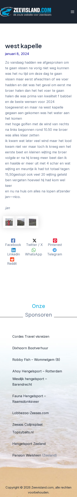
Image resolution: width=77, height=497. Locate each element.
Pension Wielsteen (26, 455)
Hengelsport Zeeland (29, 444)
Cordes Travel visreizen (30, 336)
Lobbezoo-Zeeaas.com (30, 413)
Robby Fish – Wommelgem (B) (36, 360)
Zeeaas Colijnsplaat (27, 424)
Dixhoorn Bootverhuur (30, 348)
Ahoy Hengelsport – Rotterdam (37, 371)
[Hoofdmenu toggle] (72, 12)
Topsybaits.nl (22, 432)
